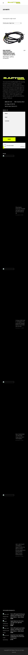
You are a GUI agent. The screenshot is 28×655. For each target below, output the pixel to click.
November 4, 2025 (19, 556)
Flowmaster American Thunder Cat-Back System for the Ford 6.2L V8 (20, 210)
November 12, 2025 (20, 328)
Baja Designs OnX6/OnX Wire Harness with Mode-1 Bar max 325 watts (9, 52)
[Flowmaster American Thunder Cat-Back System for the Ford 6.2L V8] (8, 211)
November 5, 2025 (19, 440)
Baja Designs (6, 56)
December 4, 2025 (19, 215)
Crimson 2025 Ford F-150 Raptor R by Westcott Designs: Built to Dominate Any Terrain (20, 323)
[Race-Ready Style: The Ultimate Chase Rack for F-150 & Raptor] (8, 437)
